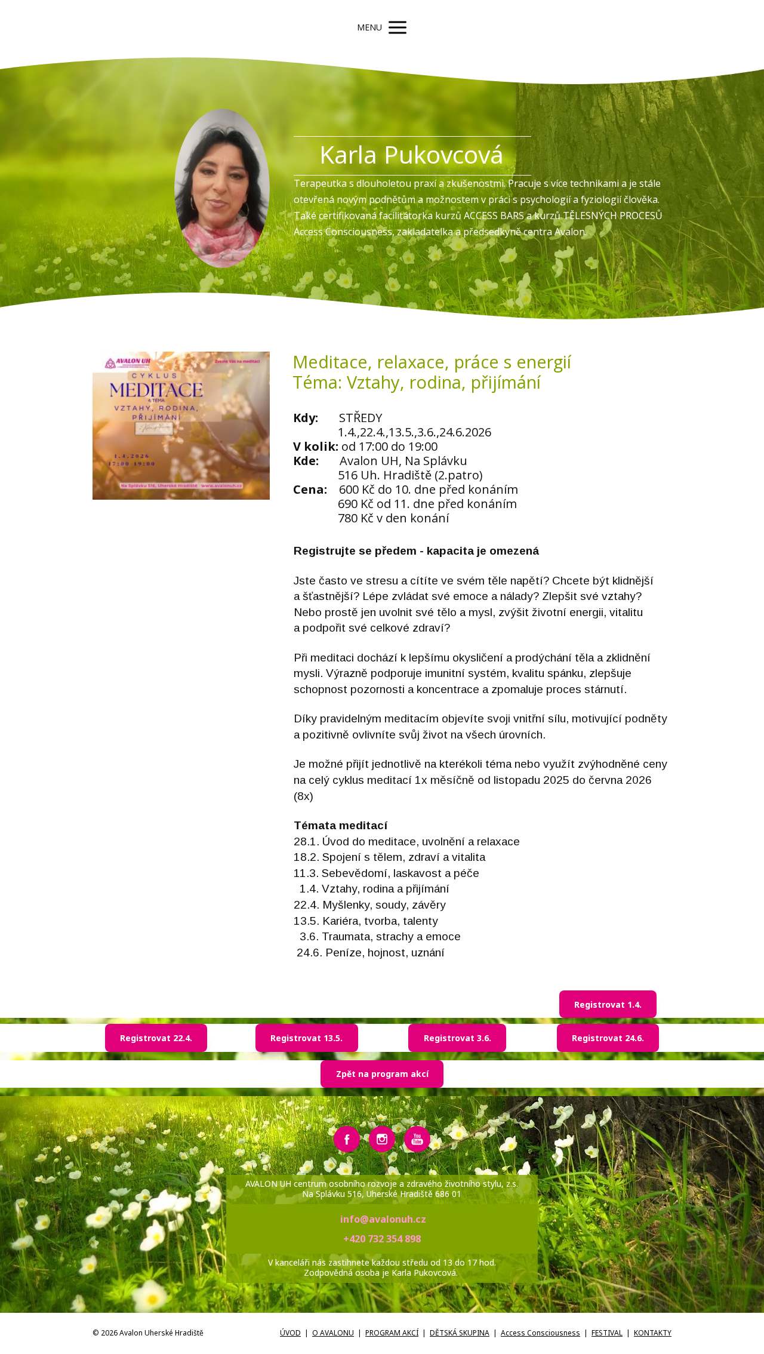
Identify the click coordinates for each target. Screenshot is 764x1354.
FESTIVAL (607, 1333)
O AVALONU (333, 1333)
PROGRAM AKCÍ (391, 1333)
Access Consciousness (540, 1333)
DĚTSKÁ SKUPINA (459, 1333)
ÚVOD (290, 1333)
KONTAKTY (652, 1333)
